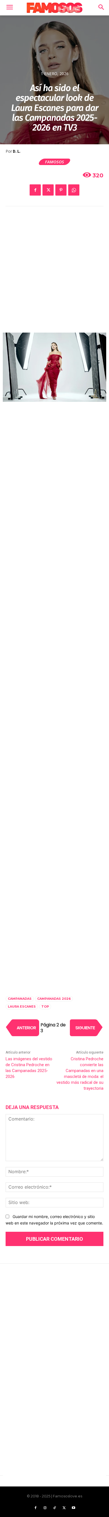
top (45, 1006)
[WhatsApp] (73, 190)
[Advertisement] (54, 273)
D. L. (16, 151)
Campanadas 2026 (54, 999)
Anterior (26, 1028)
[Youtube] (73, 1508)
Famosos (54, 161)
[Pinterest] (61, 190)
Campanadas (20, 999)
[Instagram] (45, 1508)
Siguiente (85, 1028)
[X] (48, 190)
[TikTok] (54, 1508)
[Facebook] (35, 190)
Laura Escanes (22, 1006)
